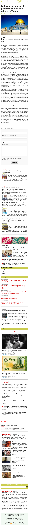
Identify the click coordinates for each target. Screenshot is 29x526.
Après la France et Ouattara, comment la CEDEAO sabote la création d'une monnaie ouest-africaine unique (13, 373)
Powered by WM (21, 523)
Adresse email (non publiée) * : (10, 135)
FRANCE (4, 269)
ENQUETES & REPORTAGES (9, 186)
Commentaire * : (6, 144)
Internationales (5, 382)
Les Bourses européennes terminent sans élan (14, 320)
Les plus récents (4, 331)
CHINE (3, 273)
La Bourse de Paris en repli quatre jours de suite (15, 322)
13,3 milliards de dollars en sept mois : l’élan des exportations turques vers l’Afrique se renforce (12, 428)
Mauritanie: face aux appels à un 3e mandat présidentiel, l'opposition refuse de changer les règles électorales (13, 395)
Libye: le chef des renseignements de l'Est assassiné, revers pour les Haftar (12, 302)
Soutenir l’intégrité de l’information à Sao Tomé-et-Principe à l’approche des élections (14, 248)
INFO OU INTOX (5, 245)
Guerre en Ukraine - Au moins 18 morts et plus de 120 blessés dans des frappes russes (14, 413)
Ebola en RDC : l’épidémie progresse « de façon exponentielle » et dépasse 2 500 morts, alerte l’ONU (13, 287)
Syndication (14, 523)
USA (3, 271)
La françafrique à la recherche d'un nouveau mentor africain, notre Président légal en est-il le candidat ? (18, 475)
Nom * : (3, 130)
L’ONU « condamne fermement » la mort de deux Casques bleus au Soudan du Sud (14, 385)
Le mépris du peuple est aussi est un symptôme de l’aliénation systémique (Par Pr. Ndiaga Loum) (19, 459)
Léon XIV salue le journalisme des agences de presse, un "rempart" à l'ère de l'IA (13, 264)
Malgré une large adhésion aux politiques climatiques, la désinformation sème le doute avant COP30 (14, 261)
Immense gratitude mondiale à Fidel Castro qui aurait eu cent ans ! (19, 452)
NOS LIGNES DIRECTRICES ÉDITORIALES (13, 492)
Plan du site (7, 523)
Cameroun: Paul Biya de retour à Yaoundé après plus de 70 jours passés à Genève (13, 292)
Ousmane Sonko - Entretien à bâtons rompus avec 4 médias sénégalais (14, 351)
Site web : (4, 139)
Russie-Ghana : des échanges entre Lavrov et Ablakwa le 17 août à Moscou (13, 297)
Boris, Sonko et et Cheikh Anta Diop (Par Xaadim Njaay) (19, 466)
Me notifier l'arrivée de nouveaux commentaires (11, 159)
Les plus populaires (14, 331)
